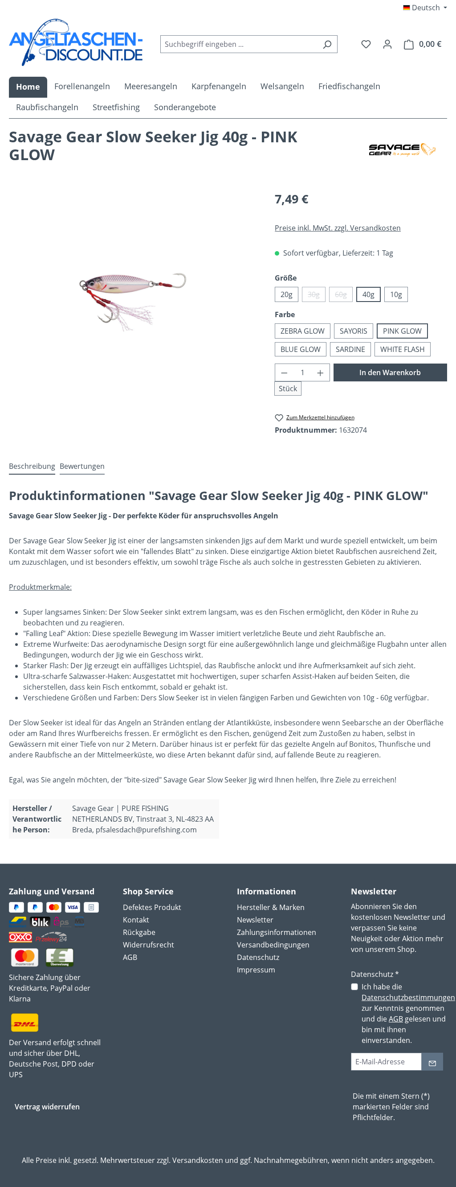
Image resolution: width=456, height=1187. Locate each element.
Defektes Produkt (152, 907)
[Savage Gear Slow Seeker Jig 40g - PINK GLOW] (132, 285)
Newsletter (255, 920)
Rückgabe (139, 932)
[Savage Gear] (402, 150)
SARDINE (350, 349)
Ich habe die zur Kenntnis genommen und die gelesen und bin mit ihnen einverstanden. (408, 1013)
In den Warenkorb (390, 372)
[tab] (32, 467)
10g (396, 294)
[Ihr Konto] (387, 44)
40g (368, 294)
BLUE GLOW (301, 349)
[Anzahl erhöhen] (320, 372)
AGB (130, 957)
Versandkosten (197, 1160)
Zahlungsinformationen (276, 932)
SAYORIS (353, 331)
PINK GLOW (402, 331)
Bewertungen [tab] (82, 466)
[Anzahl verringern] (284, 372)
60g (344, 296)
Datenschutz (258, 957)
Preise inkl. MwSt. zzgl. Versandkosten (338, 228)
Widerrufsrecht (148, 945)
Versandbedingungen (273, 945)
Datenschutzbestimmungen (408, 997)
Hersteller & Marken (271, 907)
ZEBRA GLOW (303, 331)
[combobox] (238, 44)
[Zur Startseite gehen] (75, 42)
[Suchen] (327, 44)
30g (317, 296)
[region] (133, 286)
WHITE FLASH (402, 349)
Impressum (256, 970)
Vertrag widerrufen (47, 1107)
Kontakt (136, 920)
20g (287, 294)
